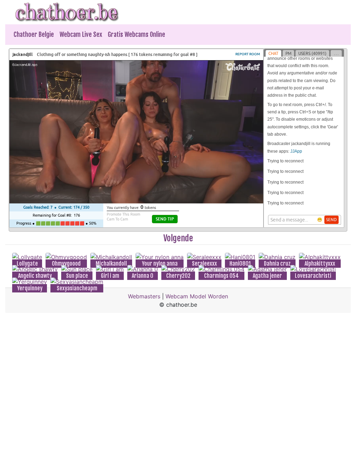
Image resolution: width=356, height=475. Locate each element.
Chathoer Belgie (34, 34)
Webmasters (144, 296)
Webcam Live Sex (80, 34)
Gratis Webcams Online (136, 34)
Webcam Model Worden (196, 296)
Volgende (178, 238)
